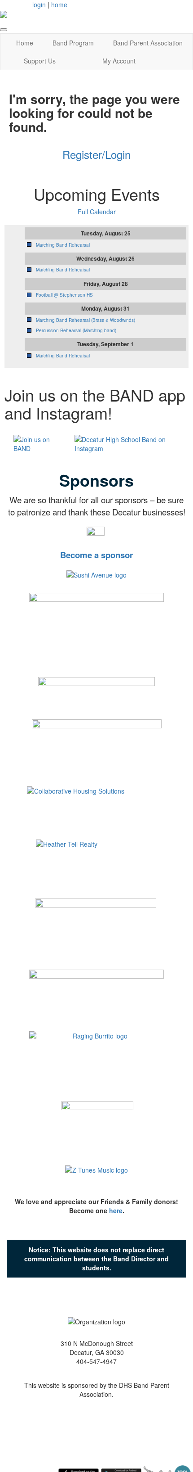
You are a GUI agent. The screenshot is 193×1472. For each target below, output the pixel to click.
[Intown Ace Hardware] (95, 930)
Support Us (40, 60)
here (116, 1210)
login (39, 4)
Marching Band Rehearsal (63, 245)
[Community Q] (96, 994)
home (59, 4)
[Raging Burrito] (96, 1058)
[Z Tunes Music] (96, 1173)
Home (24, 42)
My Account (119, 60)
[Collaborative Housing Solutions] (96, 809)
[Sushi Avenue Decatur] (96, 573)
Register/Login (96, 154)
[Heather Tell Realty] (96, 867)
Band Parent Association (148, 42)
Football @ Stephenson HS (64, 295)
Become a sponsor (96, 555)
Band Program (73, 42)
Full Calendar (97, 211)
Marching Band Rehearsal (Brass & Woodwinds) (85, 320)
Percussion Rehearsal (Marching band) (76, 330)
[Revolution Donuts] (97, 1125)
